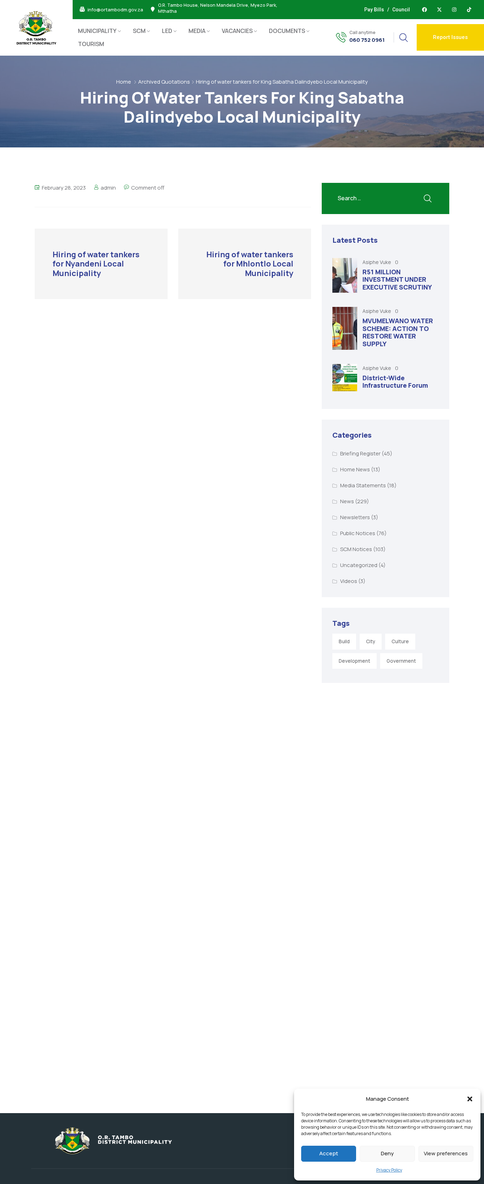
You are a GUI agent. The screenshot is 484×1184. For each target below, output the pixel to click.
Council (401, 9)
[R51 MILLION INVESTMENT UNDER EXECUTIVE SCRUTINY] (344, 275)
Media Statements (363, 485)
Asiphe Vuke (377, 262)
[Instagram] (454, 9)
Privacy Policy (389, 1170)
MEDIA (197, 31)
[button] (469, 1098)
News (347, 501)
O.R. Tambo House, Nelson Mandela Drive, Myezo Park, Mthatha (217, 8)
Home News (355, 469)
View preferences (446, 1153)
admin (108, 187)
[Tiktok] (469, 9)
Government (401, 661)
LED (167, 31)
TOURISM (91, 44)
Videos (348, 581)
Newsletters (355, 517)
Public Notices (357, 533)
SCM (139, 31)
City (370, 641)
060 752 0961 (367, 40)
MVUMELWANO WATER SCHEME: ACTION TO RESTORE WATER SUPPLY (397, 332)
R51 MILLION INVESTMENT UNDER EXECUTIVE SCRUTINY (397, 279)
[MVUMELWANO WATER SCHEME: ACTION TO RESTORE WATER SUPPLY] (344, 328)
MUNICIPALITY (97, 31)
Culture (400, 641)
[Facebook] (424, 9)
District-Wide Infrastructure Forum (395, 382)
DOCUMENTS (287, 31)
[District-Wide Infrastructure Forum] (344, 377)
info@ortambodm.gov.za (115, 10)
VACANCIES (237, 31)
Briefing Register (360, 453)
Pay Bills (374, 9)
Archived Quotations (164, 81)
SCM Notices (356, 549)
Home (123, 81)
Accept (328, 1153)
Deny (387, 1153)
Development (354, 661)
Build (344, 641)
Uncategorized (358, 565)
